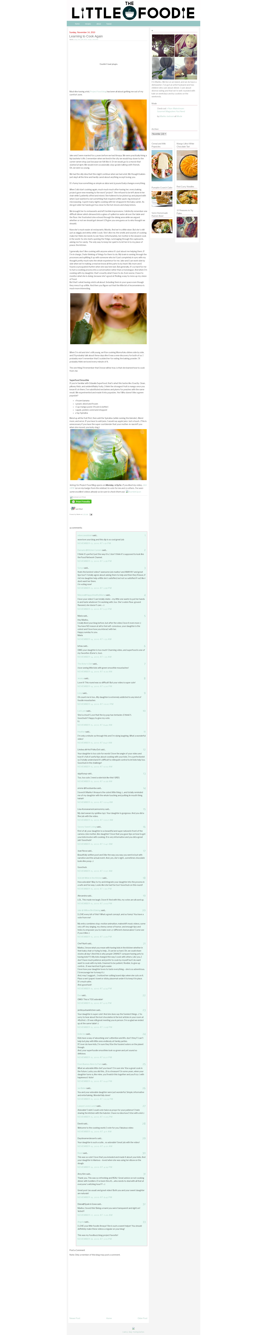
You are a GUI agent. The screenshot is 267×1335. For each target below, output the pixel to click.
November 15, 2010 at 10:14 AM (95, 802)
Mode (179, 116)
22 (144, 995)
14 (144, 788)
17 (144, 851)
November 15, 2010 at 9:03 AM (95, 767)
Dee (79, 995)
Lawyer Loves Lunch (87, 1106)
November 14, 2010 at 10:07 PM (95, 704)
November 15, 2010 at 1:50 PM (95, 889)
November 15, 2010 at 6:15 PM (95, 1003)
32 (144, 1204)
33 (144, 1222)
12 (144, 749)
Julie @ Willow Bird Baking (89, 910)
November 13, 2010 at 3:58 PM (95, 588)
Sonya (80, 568)
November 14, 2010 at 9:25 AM (95, 672)
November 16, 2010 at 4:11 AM (95, 1132)
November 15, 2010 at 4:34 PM (95, 989)
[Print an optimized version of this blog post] (81, 503)
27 (144, 1106)
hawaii (109, 24)
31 (144, 1174)
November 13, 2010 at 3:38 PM (95, 561)
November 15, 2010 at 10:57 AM (95, 820)
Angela (81, 1222)
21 (144, 943)
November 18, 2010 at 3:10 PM (95, 1239)
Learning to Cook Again (86, 36)
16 (144, 826)
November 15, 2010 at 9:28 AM (95, 781)
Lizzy (80, 693)
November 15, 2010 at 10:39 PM (95, 1099)
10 (144, 711)
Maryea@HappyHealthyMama (91, 595)
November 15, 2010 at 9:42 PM (95, 1081)
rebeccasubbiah (85, 535)
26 (144, 1088)
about (99, 24)
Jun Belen (82, 1088)
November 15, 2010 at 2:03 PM (95, 904)
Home (109, 1318)
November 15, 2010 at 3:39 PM (95, 937)
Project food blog (98, 92)
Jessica (81, 678)
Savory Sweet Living (87, 827)
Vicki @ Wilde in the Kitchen (90, 878)
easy (75, 39)
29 (144, 1138)
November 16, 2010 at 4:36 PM (95, 1167)
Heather (81, 732)
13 (144, 773)
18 (144, 878)
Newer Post (75, 1318)
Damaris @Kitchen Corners (90, 550)
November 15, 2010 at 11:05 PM (95, 1117)
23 (144, 1010)
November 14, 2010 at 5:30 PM (95, 686)
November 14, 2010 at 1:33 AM (95, 639)
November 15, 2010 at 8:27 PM (95, 1057)
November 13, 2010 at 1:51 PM (94, 543)
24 (144, 1034)
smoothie (95, 39)
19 (144, 895)
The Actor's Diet (85, 664)
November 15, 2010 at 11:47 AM (95, 844)
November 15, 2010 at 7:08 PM (95, 1027)
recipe (90, 39)
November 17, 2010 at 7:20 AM (95, 1215)
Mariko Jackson (167, 116)
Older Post (142, 1318)
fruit (79, 39)
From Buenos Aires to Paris (90, 1064)
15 (144, 809)
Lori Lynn (82, 711)
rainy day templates (133, 1332)
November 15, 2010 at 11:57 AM (95, 871)
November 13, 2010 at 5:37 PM (95, 609)
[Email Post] (90, 514)
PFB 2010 (84, 39)
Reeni (80, 1153)
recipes (88, 24)
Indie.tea (82, 1034)
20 (144, 910)
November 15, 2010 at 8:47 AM (95, 743)
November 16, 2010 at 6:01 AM (95, 1146)
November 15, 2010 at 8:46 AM (95, 725)
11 (145, 731)
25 (144, 1064)
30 (144, 1153)
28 (144, 1123)
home (77, 24)
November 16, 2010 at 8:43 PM (95, 1197)
